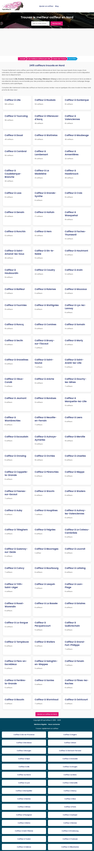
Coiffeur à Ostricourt (76, 699)
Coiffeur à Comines (45, 324)
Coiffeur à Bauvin (14, 699)
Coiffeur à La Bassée (46, 603)
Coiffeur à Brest (70, 743)
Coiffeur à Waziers (75, 491)
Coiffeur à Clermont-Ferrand (70, 751)
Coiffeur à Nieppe (74, 471)
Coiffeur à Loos (13, 192)
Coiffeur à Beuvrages (46, 548)
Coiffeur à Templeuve (17, 641)
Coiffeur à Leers (73, 417)
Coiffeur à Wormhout (46, 699)
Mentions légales (40, 724)
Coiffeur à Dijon (24, 759)
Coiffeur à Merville (75, 436)
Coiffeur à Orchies (45, 455)
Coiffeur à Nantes (24, 799)
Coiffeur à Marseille (70, 783)
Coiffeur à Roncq (14, 324)
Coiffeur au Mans (70, 775)
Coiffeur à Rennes (70, 823)
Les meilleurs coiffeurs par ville (39, 59)
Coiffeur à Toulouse (70, 839)
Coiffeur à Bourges (24, 751)
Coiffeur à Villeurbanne (70, 847)
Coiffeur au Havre (24, 775)
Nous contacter (54, 724)
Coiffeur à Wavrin (44, 491)
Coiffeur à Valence (24, 847)
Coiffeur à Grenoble (70, 759)
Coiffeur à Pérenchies (47, 471)
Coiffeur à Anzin (74, 269)
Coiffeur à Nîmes (24, 807)
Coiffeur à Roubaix (45, 99)
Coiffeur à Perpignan (24, 815)
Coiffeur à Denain (14, 212)
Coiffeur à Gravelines (16, 359)
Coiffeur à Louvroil (75, 548)
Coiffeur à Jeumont (15, 398)
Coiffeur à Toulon (24, 839)
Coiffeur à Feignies (45, 529)
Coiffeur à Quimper (70, 815)
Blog (56, 6)
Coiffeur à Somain (75, 324)
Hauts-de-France (59, 59)
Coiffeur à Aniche (44, 378)
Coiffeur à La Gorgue (16, 622)
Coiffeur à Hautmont (76, 250)
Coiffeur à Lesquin (45, 584)
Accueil (22, 59)
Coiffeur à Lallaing (75, 568)
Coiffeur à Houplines (46, 510)
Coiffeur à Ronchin (15, 231)
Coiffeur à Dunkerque (77, 99)
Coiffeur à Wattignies (47, 305)
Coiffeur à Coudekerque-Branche (13, 173)
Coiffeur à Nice (70, 799)
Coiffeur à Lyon (24, 783)
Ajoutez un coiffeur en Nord (47, 714)
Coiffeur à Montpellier (24, 791)
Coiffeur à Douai (14, 135)
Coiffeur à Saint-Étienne (24, 831)
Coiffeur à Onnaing (15, 455)
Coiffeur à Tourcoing (16, 116)
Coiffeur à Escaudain (16, 436)
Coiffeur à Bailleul (15, 289)
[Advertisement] (47, 42)
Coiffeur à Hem (43, 231)
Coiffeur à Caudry (45, 269)
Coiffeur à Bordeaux (24, 743)
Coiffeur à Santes (44, 680)
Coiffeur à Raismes (45, 289)
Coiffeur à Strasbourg (70, 831)
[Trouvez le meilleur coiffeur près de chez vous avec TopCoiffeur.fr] (13, 9)
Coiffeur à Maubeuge (77, 135)
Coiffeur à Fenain (74, 661)
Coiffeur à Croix (73, 192)
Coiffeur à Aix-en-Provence (23, 735)
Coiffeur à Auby (13, 510)
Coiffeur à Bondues (45, 398)
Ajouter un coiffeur (46, 6)
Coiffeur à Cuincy (14, 568)
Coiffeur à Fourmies (16, 305)
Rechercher (56, 23)
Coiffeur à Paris (70, 807)
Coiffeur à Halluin (44, 212)
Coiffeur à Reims (24, 823)
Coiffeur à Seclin (14, 340)
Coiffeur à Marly (74, 340)
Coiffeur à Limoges (70, 767)
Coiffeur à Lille (13, 99)
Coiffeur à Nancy (70, 791)
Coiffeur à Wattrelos (46, 135)
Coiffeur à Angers (70, 735)
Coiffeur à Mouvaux (76, 289)
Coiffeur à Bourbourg (46, 568)
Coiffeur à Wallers (45, 641)
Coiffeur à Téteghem (16, 529)
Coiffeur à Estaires (75, 603)
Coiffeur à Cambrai (16, 151)
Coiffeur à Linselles (75, 455)
